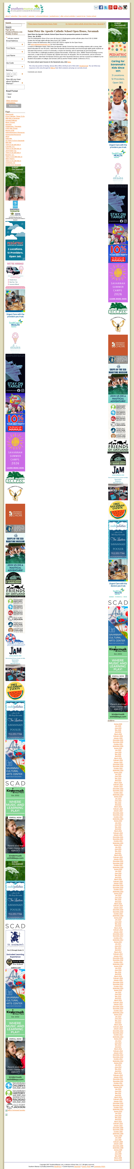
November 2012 (118, 1057)
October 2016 (118, 962)
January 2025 (118, 762)
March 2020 (118, 879)
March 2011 (118, 1097)
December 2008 (118, 1145)
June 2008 (118, 1153)
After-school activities (67, 16)
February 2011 (118, 1099)
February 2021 (118, 857)
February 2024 (118, 784)
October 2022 (118, 817)
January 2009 (118, 1143)
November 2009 (118, 1129)
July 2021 (118, 847)
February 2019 (118, 905)
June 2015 (118, 994)
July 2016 (118, 968)
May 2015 (118, 996)
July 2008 (118, 1151)
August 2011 (118, 1087)
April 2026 (118, 732)
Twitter (106, 7)
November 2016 (118, 960)
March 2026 (118, 734)
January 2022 (118, 835)
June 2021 (118, 849)
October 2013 (118, 1034)
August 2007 (118, 1160)
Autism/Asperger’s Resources (15, 132)
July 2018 (118, 919)
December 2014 (118, 1006)
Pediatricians (54, 16)
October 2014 (118, 1010)
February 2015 (118, 1002)
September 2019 (118, 891)
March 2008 (118, 1158)
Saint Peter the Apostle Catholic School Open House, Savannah (63, 31)
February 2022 (118, 833)
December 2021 (118, 837)
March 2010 (118, 1121)
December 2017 (118, 934)
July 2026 (118, 726)
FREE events (23, 16)
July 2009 (118, 1137)
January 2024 (118, 786)
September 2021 (118, 843)
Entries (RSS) (86, 1166)
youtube (120, 7)
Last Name (14, 55)
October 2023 (118, 792)
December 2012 (118, 1055)
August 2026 (118, 724)
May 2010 (118, 1117)
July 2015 (118, 992)
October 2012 (118, 1059)
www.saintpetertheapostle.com (40, 44)
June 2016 (118, 970)
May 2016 (118, 972)
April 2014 (118, 1022)
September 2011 (118, 1085)
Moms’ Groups (10, 122)
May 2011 (118, 1093)
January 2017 (118, 956)
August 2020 (118, 869)
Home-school (91, 16)
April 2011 (118, 1095)
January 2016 (118, 980)
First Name (14, 48)
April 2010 (118, 1119)
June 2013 (118, 1043)
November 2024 (118, 766)
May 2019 (118, 899)
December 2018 (118, 909)
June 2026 (118, 728)
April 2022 (118, 829)
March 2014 (118, 1024)
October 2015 (118, 986)
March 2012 (118, 1073)
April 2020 (118, 877)
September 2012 (118, 1061)
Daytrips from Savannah (13, 165)
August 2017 (118, 942)
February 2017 (118, 954)
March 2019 (118, 903)
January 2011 (118, 1101)
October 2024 (118, 768)
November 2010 (118, 1105)
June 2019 (118, 897)
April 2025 (118, 756)
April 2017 (118, 950)
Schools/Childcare (42, 16)
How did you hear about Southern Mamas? (14, 81)
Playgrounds (9, 114)
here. (69, 62)
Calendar (31, 16)
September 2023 (118, 794)
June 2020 (118, 873)
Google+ (110, 7)
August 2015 (118, 990)
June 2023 (118, 800)
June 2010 (118, 1115)
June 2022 (118, 825)
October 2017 (118, 938)
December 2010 (118, 1103)
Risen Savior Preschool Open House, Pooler (43, 24)
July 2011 (118, 1089)
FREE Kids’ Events (11, 128)
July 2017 (118, 944)
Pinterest (115, 7)
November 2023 (118, 790)
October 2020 (118, 865)
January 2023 (118, 810)
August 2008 (118, 1150)
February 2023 (118, 808)
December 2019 (118, 885)
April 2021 (118, 853)
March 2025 (118, 758)
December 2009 (118, 1127)
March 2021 (118, 855)
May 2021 (118, 851)
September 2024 (118, 770)
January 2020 (118, 883)
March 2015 (118, 1000)
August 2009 (118, 1135)
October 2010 (118, 1107)
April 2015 (118, 998)
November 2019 (118, 887)
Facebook (101, 7)
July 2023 (118, 798)
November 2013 (118, 1032)
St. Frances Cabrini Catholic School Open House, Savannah (85, 24)
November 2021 (118, 839)
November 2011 (118, 1081)
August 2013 (118, 1038)
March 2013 (118, 1049)
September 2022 (118, 819)
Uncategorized (83, 66)
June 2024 (118, 776)
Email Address (14, 41)
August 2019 (118, 893)
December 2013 (118, 1030)
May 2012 (118, 1069)
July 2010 (118, 1113)
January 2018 (118, 932)
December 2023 (118, 788)
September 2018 (118, 915)
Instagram (125, 7)
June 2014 (118, 1018)
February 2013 (118, 1051)
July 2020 (118, 871)
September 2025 (118, 746)
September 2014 (118, 1012)
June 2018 (118, 921)
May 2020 (118, 875)
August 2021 (118, 845)
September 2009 (118, 1133)
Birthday (14, 70)
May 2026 (118, 730)
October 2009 (118, 1131)
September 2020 (118, 867)
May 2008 (118, 1156)
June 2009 (118, 1139)
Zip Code (14, 63)
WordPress (57, 1166)
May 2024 (118, 778)
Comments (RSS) (99, 1166)
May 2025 (118, 754)
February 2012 (118, 1075)
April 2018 (118, 925)
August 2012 (118, 1063)
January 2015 (118, 1004)
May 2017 (118, 948)
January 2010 (118, 1125)
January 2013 (118, 1053)
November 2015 (118, 984)
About (7, 16)
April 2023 (118, 804)
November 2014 (118, 1008)
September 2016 (118, 964)
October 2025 (118, 744)
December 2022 (118, 813)
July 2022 (118, 823)
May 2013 (118, 1044)
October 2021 (118, 841)
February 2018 (118, 929)
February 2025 (118, 760)
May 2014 (118, 1020)
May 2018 (118, 923)
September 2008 (118, 1147)
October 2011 (118, 1083)
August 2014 (118, 1014)
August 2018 (118, 917)
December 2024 (118, 764)
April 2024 (118, 780)
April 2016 (118, 974)
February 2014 (118, 1026)
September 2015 (118, 988)
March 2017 (118, 952)
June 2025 (118, 752)
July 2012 (118, 1065)
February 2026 (118, 736)
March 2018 (118, 928)
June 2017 (118, 946)
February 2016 (118, 978)
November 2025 (118, 742)
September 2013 (118, 1036)
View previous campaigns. (12, 102)
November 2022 (118, 814)
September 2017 (118, 940)
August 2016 (118, 966)
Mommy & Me (9, 130)
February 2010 (118, 1123)
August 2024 (118, 772)
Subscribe (96, 7)
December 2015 (118, 982)
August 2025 (118, 748)
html (9, 94)
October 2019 (118, 889)
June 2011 (118, 1091)
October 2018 (118, 913)
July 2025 (118, 750)
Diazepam (77, 1166)
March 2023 (118, 806)
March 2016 (118, 976)
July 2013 (118, 1041)
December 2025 (118, 740)
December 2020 (118, 861)
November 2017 (118, 936)
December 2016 (118, 958)
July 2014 (118, 1016)
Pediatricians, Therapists (13, 126)
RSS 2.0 (53, 68)
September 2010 (118, 1109)
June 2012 (118, 1067)
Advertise (14, 16)
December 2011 (118, 1079)
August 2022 (118, 821)
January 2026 (118, 738)
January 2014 (118, 1028)
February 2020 (118, 881)
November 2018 (118, 911)
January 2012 (118, 1077)
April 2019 (118, 901)
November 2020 (118, 863)
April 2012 (118, 1071)
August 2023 (118, 796)
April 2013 (118, 1047)
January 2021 (118, 859)
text (9, 97)
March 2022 (118, 831)
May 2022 (118, 827)
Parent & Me (81, 16)
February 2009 (118, 1141)
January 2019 (118, 907)
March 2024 (118, 782)
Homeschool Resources (13, 134)
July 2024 (118, 774)
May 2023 (118, 802)
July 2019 (118, 895)
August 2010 (118, 1111)
